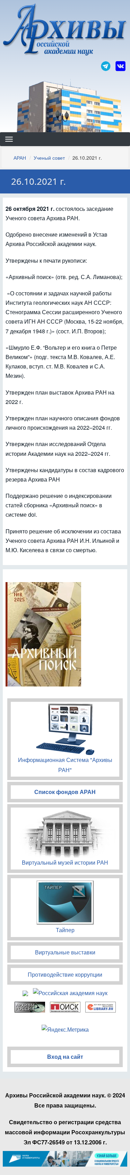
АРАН (20, 157)
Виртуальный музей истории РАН (65, 862)
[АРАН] (65, 30)
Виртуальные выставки (65, 952)
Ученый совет (49, 157)
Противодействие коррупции (65, 974)
